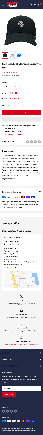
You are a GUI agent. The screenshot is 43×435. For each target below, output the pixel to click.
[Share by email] (39, 141)
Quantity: (5, 105)
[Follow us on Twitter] (7, 411)
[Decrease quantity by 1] (12, 105)
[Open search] (31, 5)
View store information (13, 134)
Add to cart (21, 113)
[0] (39, 4)
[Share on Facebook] (27, 141)
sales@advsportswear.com (28, 344)
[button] (21, 119)
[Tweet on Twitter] (35, 141)
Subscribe (9, 394)
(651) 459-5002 (10, 344)
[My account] (35, 5)
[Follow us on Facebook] (3, 411)
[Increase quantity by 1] (23, 105)
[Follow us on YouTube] (15, 411)
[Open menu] (3, 4)
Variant (4, 83)
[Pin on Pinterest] (31, 141)
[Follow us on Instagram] (11, 411)
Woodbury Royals (9, 72)
